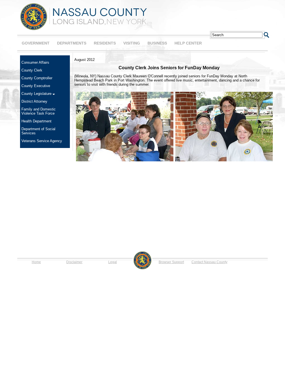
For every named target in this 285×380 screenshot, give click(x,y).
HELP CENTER (188, 43)
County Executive (35, 86)
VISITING (131, 43)
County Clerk (31, 70)
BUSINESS (157, 43)
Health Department (36, 121)
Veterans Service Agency (41, 141)
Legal (112, 262)
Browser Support (171, 262)
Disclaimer (74, 262)
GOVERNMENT (36, 43)
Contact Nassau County (209, 262)
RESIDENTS (105, 43)
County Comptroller (36, 78)
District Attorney (34, 101)
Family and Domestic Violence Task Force (38, 111)
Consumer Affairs (35, 62)
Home (36, 262)
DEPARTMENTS (71, 43)
